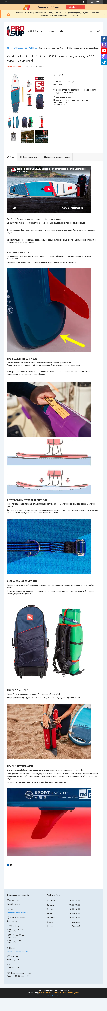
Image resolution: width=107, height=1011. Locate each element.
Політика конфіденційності (70, 993)
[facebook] (8, 866)
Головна (50, 31)
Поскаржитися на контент (48, 993)
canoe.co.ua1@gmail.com (17, 951)
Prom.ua (66, 990)
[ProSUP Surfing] (16, 31)
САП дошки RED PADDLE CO (25, 48)
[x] (11, 866)
